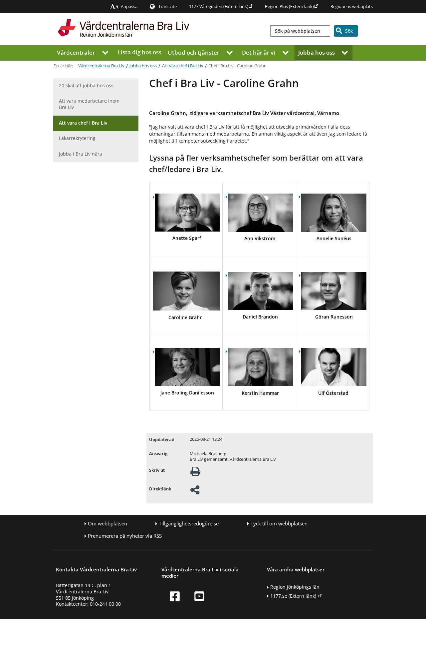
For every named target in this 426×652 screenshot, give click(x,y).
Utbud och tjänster (193, 52)
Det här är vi (258, 52)
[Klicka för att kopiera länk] (194, 492)
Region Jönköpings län (295, 587)
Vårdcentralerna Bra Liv (101, 66)
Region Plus (289, 6)
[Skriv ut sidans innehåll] (195, 473)
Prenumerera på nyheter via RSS (125, 535)
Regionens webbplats (351, 6)
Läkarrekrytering (77, 138)
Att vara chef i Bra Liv (182, 66)
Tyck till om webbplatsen (279, 523)
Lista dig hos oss (139, 52)
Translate (167, 6)
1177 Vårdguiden (218, 6)
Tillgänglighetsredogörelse (189, 523)
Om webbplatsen (107, 523)
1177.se (293, 596)
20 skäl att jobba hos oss (86, 85)
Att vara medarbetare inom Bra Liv (89, 104)
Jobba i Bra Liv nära (80, 154)
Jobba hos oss (316, 52)
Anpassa (129, 6)
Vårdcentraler (76, 52)
